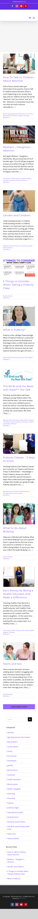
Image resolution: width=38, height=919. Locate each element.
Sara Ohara (22, 898)
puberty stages (18, 493)
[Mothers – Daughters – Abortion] (19, 134)
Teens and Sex (12, 663)
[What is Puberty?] (19, 316)
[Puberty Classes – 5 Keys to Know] (19, 444)
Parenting (26, 115)
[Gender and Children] (19, 201)
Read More (6, 117)
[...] (14, 107)
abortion (5, 114)
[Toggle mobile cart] (30, 18)
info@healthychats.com (19, 1)
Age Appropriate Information (16, 114)
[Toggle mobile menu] (34, 18)
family (21, 420)
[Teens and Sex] (19, 651)
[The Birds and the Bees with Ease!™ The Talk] (19, 375)
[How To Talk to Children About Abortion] (19, 64)
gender (30, 246)
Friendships (11, 760)
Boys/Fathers (12, 742)
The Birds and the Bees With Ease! (18, 827)
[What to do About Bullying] (19, 513)
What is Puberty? (14, 329)
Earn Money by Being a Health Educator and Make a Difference (18, 594)
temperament (12, 817)
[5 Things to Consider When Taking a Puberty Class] (19, 268)
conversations (29, 114)
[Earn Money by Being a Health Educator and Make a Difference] (19, 577)
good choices (12, 770)
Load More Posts (19, 707)
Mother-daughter (18, 115)
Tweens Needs (28, 357)
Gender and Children (16, 215)
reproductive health (8, 180)
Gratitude (11, 775)
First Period (11, 756)
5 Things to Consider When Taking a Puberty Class (18, 285)
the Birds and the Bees (21, 180)
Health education (8, 115)
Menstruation (25, 630)
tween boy (11, 834)
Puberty (21, 357)
